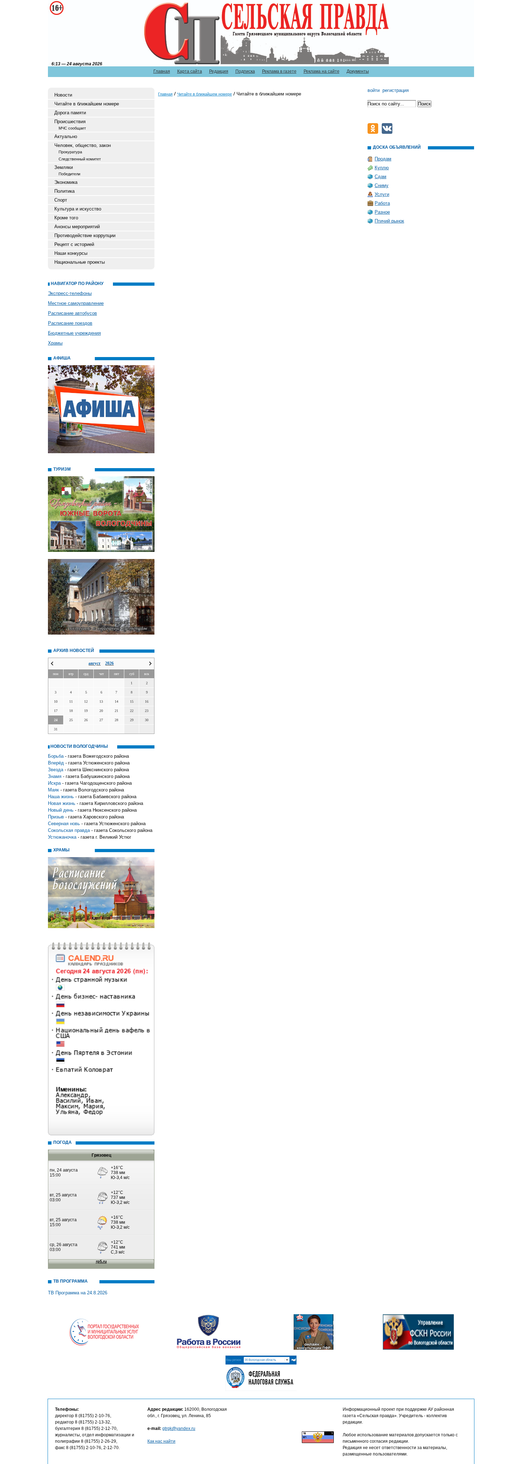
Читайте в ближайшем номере (86, 103)
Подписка (245, 71)
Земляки (63, 167)
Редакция (218, 71)
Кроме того (66, 217)
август (94, 663)
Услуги (382, 194)
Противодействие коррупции (84, 235)
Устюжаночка (62, 837)
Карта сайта (189, 71)
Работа (382, 203)
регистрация (395, 90)
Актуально (65, 136)
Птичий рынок (389, 221)
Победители (69, 174)
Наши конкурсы (70, 253)
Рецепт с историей (74, 244)
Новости (63, 95)
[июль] (52, 663)
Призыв (56, 816)
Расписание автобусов (72, 313)
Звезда (55, 769)
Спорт (60, 200)
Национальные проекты (79, 262)
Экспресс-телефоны (70, 293)
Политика (64, 191)
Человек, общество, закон (82, 145)
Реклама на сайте (321, 71)
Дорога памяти (70, 112)
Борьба (56, 756)
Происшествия (70, 121)
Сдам (380, 176)
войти (374, 90)
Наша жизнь (61, 796)
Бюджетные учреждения (74, 333)
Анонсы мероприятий (77, 226)
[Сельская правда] (84, 32)
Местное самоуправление (76, 303)
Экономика (65, 182)
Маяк (53, 790)
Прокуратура (70, 152)
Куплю (382, 167)
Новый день (61, 810)
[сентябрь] (150, 663)
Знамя (54, 776)
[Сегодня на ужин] (389, 132)
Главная (161, 71)
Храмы (55, 343)
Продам (383, 158)
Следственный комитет (80, 159)
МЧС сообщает (72, 128)
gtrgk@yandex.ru (178, 1428)
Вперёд (56, 763)
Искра (54, 783)
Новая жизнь (61, 803)
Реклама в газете (279, 71)
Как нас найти (161, 1441)
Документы (358, 71)
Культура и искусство (77, 209)
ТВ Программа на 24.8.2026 (77, 1292)
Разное (382, 212)
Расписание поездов (70, 323)
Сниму (381, 185)
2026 (109, 663)
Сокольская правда (69, 830)
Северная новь (64, 823)
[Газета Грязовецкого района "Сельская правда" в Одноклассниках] (375, 132)
